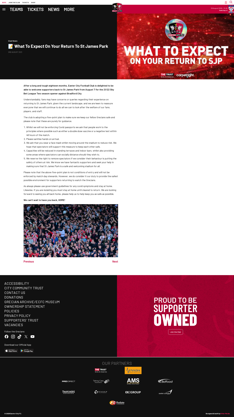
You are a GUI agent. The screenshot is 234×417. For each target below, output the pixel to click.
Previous (29, 261)
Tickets (25, 2)
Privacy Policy (17, 315)
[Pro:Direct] (68, 381)
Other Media (225, 413)
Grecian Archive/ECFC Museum (32, 302)
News (54, 9)
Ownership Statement (24, 306)
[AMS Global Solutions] (133, 381)
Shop (33, 2)
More (69, 9)
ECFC (4, 2)
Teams (16, 9)
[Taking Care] (100, 381)
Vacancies (13, 325)
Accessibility (16, 283)
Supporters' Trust (21, 320)
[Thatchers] (68, 392)
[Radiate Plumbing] (117, 403)
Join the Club (175, 332)
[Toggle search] (231, 2)
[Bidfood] (165, 381)
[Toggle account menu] (226, 2)
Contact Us (14, 292)
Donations (13, 297)
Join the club (14, 2)
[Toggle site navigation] (4, 9)
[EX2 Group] (133, 392)
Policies (11, 311)
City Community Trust (24, 288)
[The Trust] (100, 370)
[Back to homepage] (117, 8)
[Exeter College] (165, 392)
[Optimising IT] (100, 392)
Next (115, 261)
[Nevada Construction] (133, 370)
